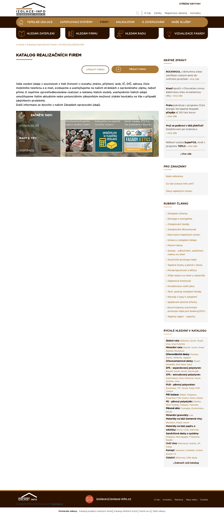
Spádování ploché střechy (182, 302)
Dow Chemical (186, 378)
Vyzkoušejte (29, 126)
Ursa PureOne (178, 344)
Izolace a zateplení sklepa (182, 240)
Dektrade (194, 430)
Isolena (192, 443)
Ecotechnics (197, 408)
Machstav (170, 423)
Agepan (187, 358)
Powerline (170, 398)
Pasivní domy (175, 245)
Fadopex (184, 405)
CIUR (186, 430)
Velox (189, 365)
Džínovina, (181, 458)
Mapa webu (191, 500)
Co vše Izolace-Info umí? (180, 184)
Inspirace (26, 150)
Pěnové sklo (173, 408)
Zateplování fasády (178, 224)
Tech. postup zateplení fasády (184, 292)
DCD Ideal (181, 365)
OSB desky (191, 458)
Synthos (170, 381)
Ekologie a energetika (180, 219)
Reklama (179, 500)
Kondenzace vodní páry (181, 286)
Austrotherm (172, 378)
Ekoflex (197, 402)
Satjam (199, 398)
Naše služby (181, 22)
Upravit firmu (95, 70)
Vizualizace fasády (189, 33)
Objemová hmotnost (179, 281)
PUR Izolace (183, 398)
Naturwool (183, 443)
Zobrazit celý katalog (186, 463)
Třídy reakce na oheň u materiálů (186, 276)
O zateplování (153, 22)
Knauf (200, 341)
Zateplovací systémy (76, 22)
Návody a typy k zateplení (182, 297)
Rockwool (179, 351)
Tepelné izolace (40, 22)
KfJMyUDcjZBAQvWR (71, 45)
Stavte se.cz (145, 511)
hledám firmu (86, 33)
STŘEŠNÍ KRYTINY (190, 4)
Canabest (190, 450)
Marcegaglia (182, 437)
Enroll (177, 371)
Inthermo (177, 358)
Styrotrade (193, 371)
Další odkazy (159, 511)
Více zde (187, 154)
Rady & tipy (28, 138)
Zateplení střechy (178, 214)
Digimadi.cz (57, 504)
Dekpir (183, 395)
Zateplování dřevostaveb (182, 229)
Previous (63, 142)
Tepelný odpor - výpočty (181, 317)
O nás (147, 13)
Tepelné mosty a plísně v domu (185, 265)
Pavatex (194, 354)
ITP (178, 388)
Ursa (168, 344)
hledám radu (135, 33)
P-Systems (194, 437)
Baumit (186, 348)
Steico (169, 358)
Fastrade (194, 405)
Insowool (179, 450)
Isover (193, 341)
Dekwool (184, 341)
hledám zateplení (41, 33)
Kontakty (195, 13)
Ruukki (169, 440)
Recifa (169, 412)
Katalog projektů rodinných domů (95, 511)
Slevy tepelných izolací (179, 191)
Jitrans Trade (188, 388)
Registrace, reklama (176, 13)
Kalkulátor (125, 22)
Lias (191, 415)
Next (156, 142)
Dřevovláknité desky (177, 354)
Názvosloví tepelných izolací (184, 235)
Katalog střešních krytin (125, 511)
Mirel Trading (172, 405)
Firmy (104, 22)
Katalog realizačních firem (42, 45)
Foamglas (185, 408)
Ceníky (158, 13)
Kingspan (191, 395)
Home (21, 45)
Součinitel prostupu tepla (182, 260)
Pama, (193, 398)
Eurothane (171, 388)
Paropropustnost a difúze (182, 270)
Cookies (204, 500)
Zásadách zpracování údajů (82, 105)
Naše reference (174, 176)
